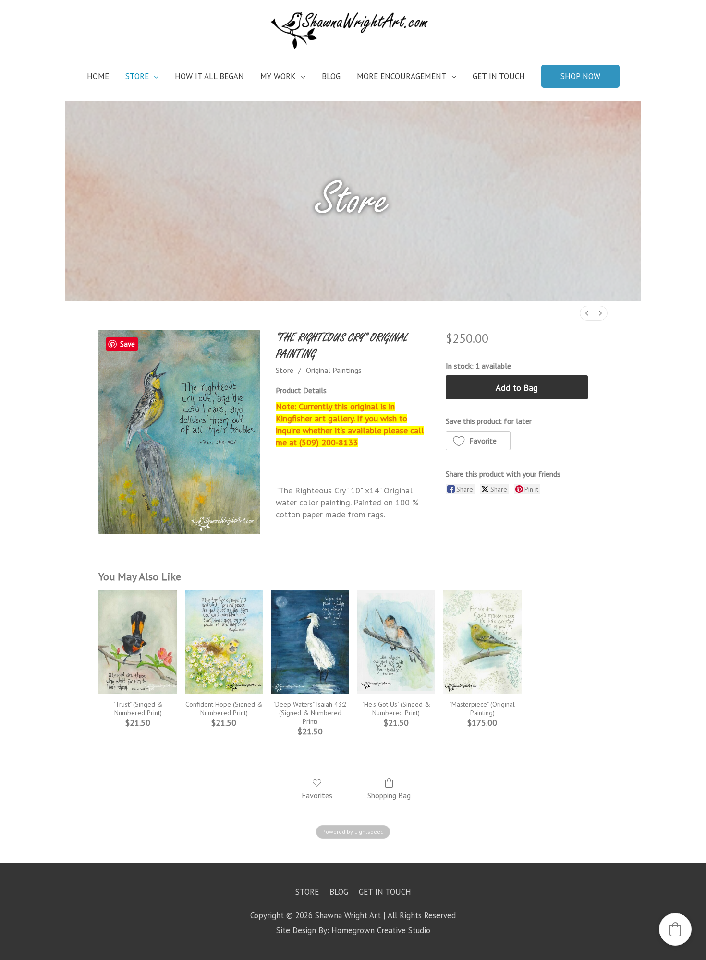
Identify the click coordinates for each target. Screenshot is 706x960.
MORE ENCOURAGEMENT (402, 76)
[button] (580, 76)
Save (127, 343)
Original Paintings (334, 370)
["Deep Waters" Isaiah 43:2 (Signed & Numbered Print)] (310, 642)
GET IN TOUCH (499, 76)
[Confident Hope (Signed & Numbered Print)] (224, 642)
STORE (137, 76)
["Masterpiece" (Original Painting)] (482, 642)
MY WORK (278, 76)
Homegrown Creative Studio (380, 930)
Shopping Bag (389, 795)
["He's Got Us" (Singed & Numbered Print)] (396, 642)
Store (284, 370)
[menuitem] (587, 313)
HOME (98, 76)
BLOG (331, 76)
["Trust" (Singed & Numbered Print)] (137, 642)
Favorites (317, 795)
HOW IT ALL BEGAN (209, 76)
